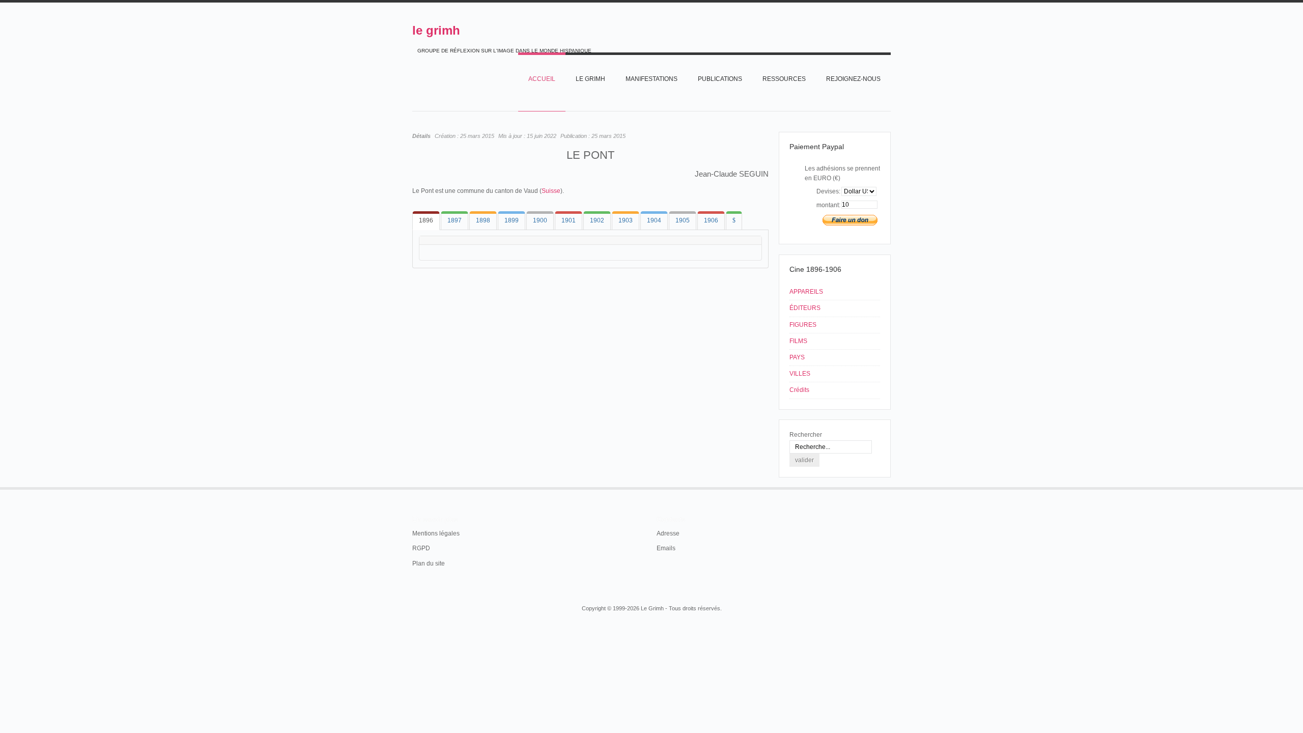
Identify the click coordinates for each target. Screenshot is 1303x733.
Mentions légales (436, 533)
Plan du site (428, 563)
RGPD (421, 548)
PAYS (797, 357)
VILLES (799, 373)
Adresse (668, 533)
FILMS (798, 341)
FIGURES (802, 324)
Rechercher (805, 434)
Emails (666, 548)
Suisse (551, 190)
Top (890, 487)
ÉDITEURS (804, 308)
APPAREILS (806, 291)
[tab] (426, 220)
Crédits (799, 389)
